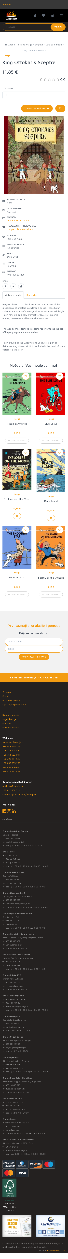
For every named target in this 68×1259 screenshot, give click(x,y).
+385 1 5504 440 (11, 750)
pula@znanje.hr (13, 862)
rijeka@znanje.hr (13, 883)
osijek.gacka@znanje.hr (16, 1047)
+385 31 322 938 (12, 1044)
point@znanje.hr (13, 1130)
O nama (6, 692)
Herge (17, 419)
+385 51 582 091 (11, 754)
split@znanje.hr (13, 924)
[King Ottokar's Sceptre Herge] (5, 286)
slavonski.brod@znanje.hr (18, 903)
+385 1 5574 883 (12, 1003)
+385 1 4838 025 (12, 1085)
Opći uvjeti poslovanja (14, 704)
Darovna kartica (10, 727)
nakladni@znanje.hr (12, 786)
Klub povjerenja (10, 714)
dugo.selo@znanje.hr (15, 1088)
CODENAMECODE (56, 1250)
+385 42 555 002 (12, 941)
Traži (58, 27)
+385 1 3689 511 (11, 790)
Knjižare (6, 4)
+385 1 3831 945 (12, 1126)
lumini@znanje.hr (14, 945)
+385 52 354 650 (11, 767)
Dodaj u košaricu (37, 108)
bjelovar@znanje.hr (15, 1068)
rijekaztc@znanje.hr (15, 986)
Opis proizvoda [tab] (13, 295)
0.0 (62, 79)
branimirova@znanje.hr (16, 1150)
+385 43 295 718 (11, 746)
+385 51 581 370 (12, 982)
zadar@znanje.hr (13, 965)
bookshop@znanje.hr (15, 842)
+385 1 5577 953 (11, 771)
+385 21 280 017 (12, 1105)
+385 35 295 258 (11, 763)
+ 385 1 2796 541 (12, 1147)
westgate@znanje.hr (15, 1027)
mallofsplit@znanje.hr (16, 1109)
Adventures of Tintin (18, 220)
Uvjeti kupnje (9, 719)
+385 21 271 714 (11, 920)
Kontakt (6, 696)
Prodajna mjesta (11, 700)
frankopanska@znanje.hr (17, 1006)
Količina (9, 88)
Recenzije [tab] (32, 295)
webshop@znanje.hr (13, 742)
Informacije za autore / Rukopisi (19, 794)
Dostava (6, 723)
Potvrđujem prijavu (34, 657)
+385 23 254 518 (11, 758)
